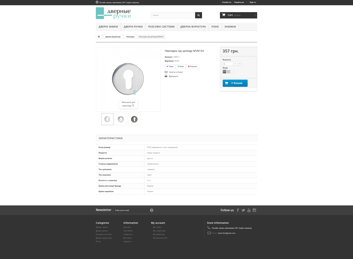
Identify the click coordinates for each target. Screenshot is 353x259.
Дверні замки (108, 26)
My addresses (159, 234)
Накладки (130, 37)
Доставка (127, 238)
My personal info (160, 238)
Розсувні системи (161, 26)
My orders (157, 227)
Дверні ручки (133, 26)
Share (181, 66)
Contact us (226, 2)
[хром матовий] (228, 71)
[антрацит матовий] (224, 71)
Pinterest (193, 66)
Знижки (230, 26)
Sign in (253, 2)
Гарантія (127, 242)
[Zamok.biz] (121, 13)
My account (158, 222)
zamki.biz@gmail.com (226, 233)
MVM (177, 61)
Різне (215, 26)
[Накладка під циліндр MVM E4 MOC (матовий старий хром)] (107, 119)
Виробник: (169, 61)
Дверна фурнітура (193, 26)
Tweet (170, 66)
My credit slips (159, 231)
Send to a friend (176, 72)
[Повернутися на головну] (98, 37)
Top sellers (128, 231)
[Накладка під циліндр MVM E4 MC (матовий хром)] (121, 119)
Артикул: (169, 57)
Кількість (227, 60)
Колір (225, 68)
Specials (127, 227)
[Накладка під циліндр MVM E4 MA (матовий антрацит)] (134, 119)
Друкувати (173, 76)
